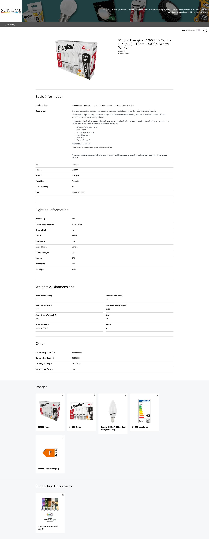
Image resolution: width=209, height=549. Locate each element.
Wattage (40, 269)
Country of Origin (44, 363)
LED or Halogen (42, 252)
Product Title (42, 105)
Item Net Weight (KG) (116, 305)
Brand (38, 175)
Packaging (40, 263)
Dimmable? (41, 230)
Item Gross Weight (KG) (46, 315)
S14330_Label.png (140, 427)
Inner (108, 315)
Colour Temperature (45, 224)
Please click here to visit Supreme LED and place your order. (187, 12)
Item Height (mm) (44, 305)
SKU (37, 164)
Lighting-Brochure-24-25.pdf (48, 527)
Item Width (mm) (44, 295)
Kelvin (38, 235)
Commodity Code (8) (45, 358)
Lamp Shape (41, 247)
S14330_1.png (44, 427)
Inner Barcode (42, 324)
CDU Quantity (42, 186)
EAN (37, 192)
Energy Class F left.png (48, 468)
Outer (109, 324)
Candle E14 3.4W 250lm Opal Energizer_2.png (113, 428)
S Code (39, 170)
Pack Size (40, 181)
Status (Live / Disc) (44, 369)
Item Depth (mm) (114, 295)
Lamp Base (40, 241)
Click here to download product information (92, 147)
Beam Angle (41, 218)
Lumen (39, 258)
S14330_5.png (75, 427)
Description (41, 111)
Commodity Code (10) (45, 352)
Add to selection (188, 30)
